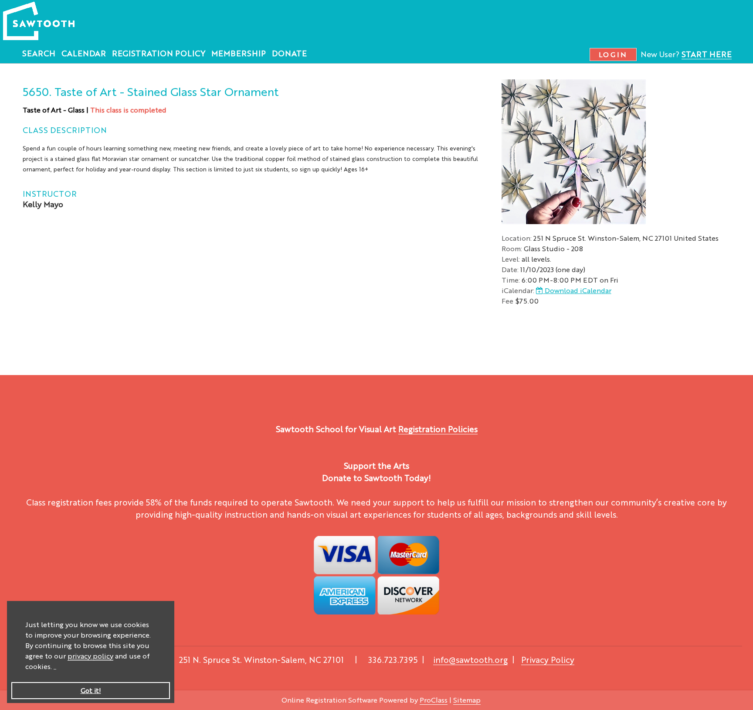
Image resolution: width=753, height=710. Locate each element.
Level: (511, 258)
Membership (238, 53)
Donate (289, 53)
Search (38, 53)
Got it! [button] (91, 690)
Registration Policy (158, 53)
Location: (517, 237)
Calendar (83, 53)
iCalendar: (518, 290)
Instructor (50, 193)
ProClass (434, 699)
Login (613, 54)
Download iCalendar (577, 290)
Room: (512, 248)
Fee (507, 300)
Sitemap (467, 699)
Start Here (707, 53)
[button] (55, 667)
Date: (510, 269)
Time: (511, 279)
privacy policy (90, 655)
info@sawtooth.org (470, 659)
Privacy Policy (547, 659)
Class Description (65, 129)
